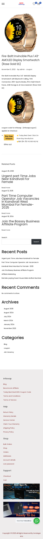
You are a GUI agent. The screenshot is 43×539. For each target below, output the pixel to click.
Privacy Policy (8, 432)
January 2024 (9, 324)
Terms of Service (9, 400)
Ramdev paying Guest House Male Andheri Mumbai (21, 278)
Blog (5, 344)
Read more (6, 188)
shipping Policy (9, 428)
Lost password (8, 464)
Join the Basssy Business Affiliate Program (21, 222)
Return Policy (8, 412)
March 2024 (8, 320)
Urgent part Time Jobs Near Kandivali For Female (19, 179)
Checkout (7, 476)
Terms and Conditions (11, 396)
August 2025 (8, 309)
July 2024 (7, 316)
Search (4, 237)
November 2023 (10, 328)
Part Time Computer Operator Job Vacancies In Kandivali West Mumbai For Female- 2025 (20, 202)
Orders (5, 452)
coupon (29, 69)
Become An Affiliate (11, 388)
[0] (34, 4)
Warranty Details (9, 416)
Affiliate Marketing (9, 274)
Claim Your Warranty (11, 424)
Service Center (9, 420)
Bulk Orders (7, 444)
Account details (9, 460)
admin (22, 69)
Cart (5, 480)
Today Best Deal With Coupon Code (17, 392)
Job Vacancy (9, 352)
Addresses (7, 456)
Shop (5, 448)
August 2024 (9, 312)
